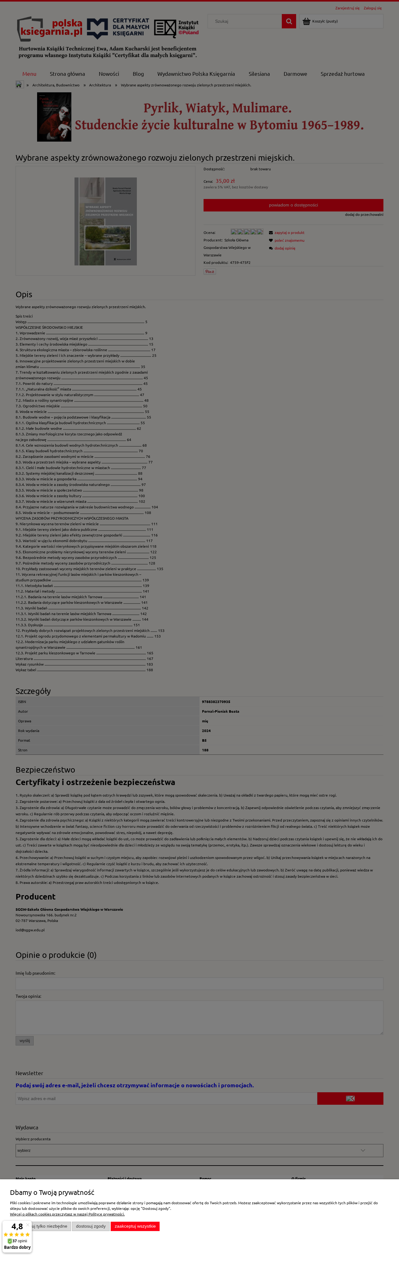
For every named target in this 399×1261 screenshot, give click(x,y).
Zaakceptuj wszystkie (135, 1226)
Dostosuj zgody (91, 1226)
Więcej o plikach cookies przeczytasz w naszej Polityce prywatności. (67, 1213)
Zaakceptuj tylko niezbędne (40, 1226)
